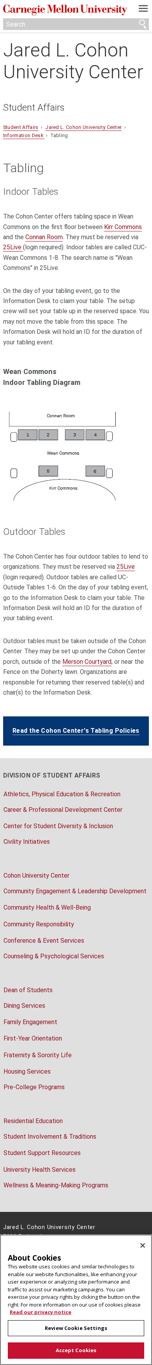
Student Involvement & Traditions (50, 1136)
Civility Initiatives (27, 841)
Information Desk (23, 135)
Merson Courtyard (86, 661)
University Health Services (40, 1169)
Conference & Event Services (44, 940)
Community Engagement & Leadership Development (75, 891)
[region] (76, 1299)
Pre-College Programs (34, 1087)
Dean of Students (28, 990)
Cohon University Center (36, 875)
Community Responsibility (39, 924)
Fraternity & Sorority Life (38, 1055)
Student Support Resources (42, 1153)
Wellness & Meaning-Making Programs (56, 1185)
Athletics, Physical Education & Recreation (62, 794)
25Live (13, 247)
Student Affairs (34, 107)
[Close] (142, 1245)
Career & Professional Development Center (63, 809)
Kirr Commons (123, 227)
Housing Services (27, 1071)
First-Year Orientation (33, 1038)
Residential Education (33, 1121)
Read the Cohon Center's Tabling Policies (76, 730)
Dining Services (24, 1005)
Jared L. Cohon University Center (73, 60)
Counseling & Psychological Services (54, 956)
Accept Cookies (76, 1350)
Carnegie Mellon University (65, 10)
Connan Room (44, 237)
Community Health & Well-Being (47, 907)
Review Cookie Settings (76, 1327)
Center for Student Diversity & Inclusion (58, 826)
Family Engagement (30, 1022)
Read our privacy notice (40, 1312)
